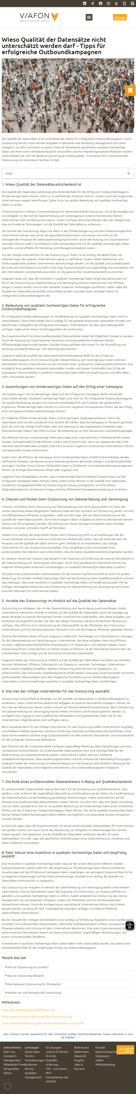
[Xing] (92, 3)
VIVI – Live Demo (56, 1068)
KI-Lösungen (53, 1047)
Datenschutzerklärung (109, 1051)
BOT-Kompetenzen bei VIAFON (57, 1077)
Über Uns (9, 1051)
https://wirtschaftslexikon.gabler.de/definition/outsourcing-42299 (43, 1023)
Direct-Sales (32, 1051)
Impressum (102, 1056)
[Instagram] (108, 3)
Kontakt (100, 1047)
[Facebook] (100, 3)
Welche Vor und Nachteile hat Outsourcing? (34, 992)
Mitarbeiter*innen (15, 1064)
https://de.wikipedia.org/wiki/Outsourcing (28, 1010)
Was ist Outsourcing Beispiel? (25, 975)
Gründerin (10, 1056)
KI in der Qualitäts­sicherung (52, 1060)
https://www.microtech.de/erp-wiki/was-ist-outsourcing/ (37, 1016)
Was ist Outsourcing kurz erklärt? (28, 967)
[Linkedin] (84, 3)
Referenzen (81, 1047)
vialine (99, 1060)
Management (12, 1060)
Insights (79, 1060)
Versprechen (11, 1068)
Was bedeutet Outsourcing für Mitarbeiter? (34, 984)
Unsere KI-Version (57, 1051)
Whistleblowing (105, 1064)
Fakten (8, 1073)
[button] (89, 17)
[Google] (132, 3)
